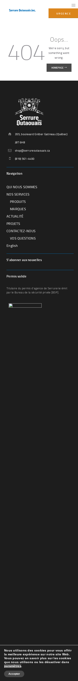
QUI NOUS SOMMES (21, 187)
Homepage (57, 67)
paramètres (12, 666)
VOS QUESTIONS (23, 238)
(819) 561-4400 (24, 159)
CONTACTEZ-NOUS (21, 231)
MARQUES (18, 209)
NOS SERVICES (18, 194)
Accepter (14, 673)
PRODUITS (18, 201)
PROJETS (13, 223)
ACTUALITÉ (15, 216)
